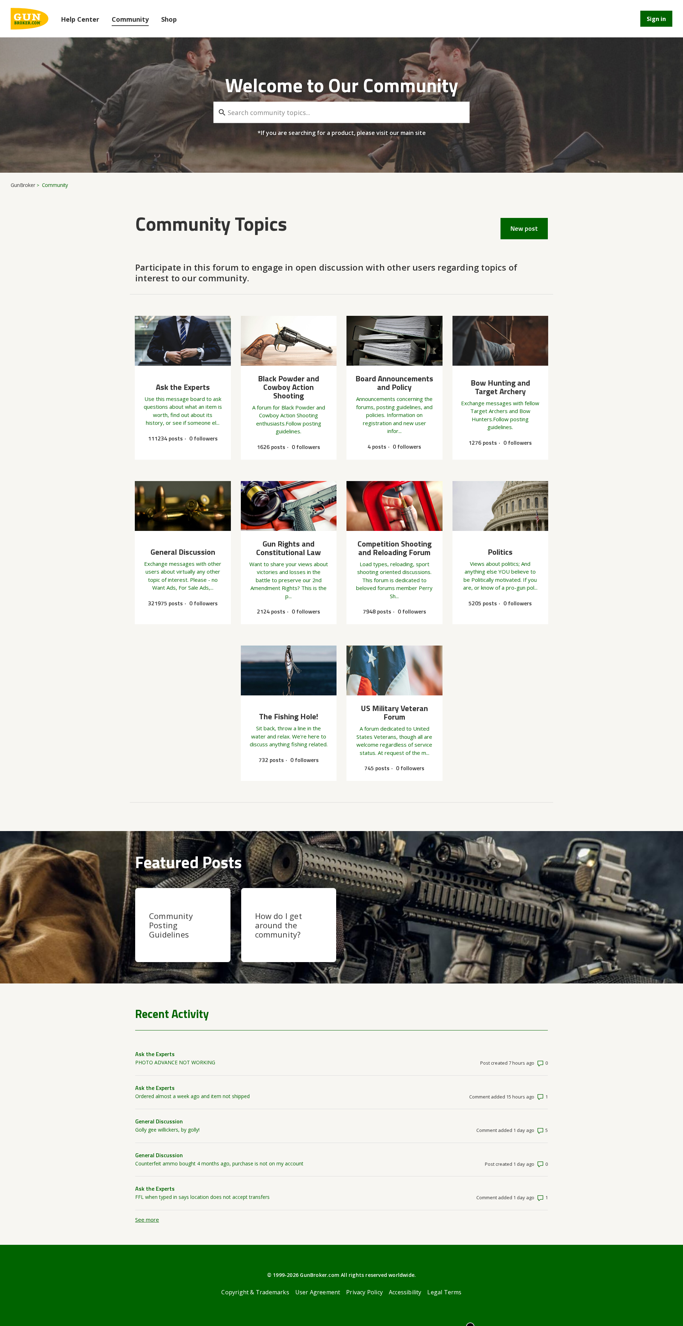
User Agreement (317, 1292)
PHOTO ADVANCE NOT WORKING (175, 1062)
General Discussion (159, 1121)
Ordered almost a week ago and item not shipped (192, 1096)
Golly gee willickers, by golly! (167, 1129)
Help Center (80, 19)
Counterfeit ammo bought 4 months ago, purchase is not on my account (219, 1163)
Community (130, 19)
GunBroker (23, 185)
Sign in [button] (656, 19)
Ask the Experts (155, 1054)
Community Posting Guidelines (171, 925)
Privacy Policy (364, 1292)
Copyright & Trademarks (255, 1292)
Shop (169, 19)
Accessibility (405, 1292)
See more (147, 1219)
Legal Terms (444, 1292)
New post (524, 228)
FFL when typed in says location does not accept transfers (202, 1197)
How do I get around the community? (278, 925)
